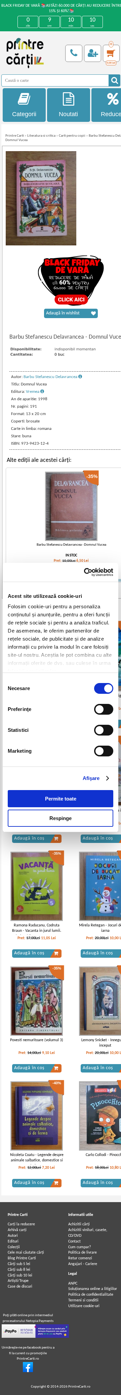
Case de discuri (20, 1287)
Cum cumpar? (79, 1247)
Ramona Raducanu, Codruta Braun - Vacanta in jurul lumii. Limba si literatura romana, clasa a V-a (36, 933)
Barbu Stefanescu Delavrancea (51, 377)
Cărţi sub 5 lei (19, 1264)
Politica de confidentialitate (90, 1295)
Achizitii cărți (79, 1224)
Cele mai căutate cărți (26, 1253)
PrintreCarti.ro (79, 1387)
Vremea (33, 391)
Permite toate (60, 799)
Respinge (60, 818)
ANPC (72, 1284)
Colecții (14, 1247)
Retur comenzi (80, 1258)
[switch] (103, 709)
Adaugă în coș (29, 838)
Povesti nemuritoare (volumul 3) (36, 1040)
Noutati (68, 114)
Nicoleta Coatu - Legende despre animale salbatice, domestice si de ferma (37, 1160)
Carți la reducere (21, 1224)
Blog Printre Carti (22, 1258)
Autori (13, 1236)
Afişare (91, 778)
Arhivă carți (17, 1230)
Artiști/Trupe (18, 1281)
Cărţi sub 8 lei (19, 1270)
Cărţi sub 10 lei (20, 1275)
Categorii (24, 114)
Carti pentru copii (72, 136)
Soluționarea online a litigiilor (92, 1289)
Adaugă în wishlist (63, 313)
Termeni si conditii (83, 1300)
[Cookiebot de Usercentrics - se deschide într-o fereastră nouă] (85, 572)
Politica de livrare (82, 1253)
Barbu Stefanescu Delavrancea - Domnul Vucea (71, 545)
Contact (74, 1241)
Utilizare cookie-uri (83, 1306)
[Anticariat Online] (28, 1371)
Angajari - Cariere (82, 1264)
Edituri (13, 1241)
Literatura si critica (41, 136)
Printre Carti (14, 136)
